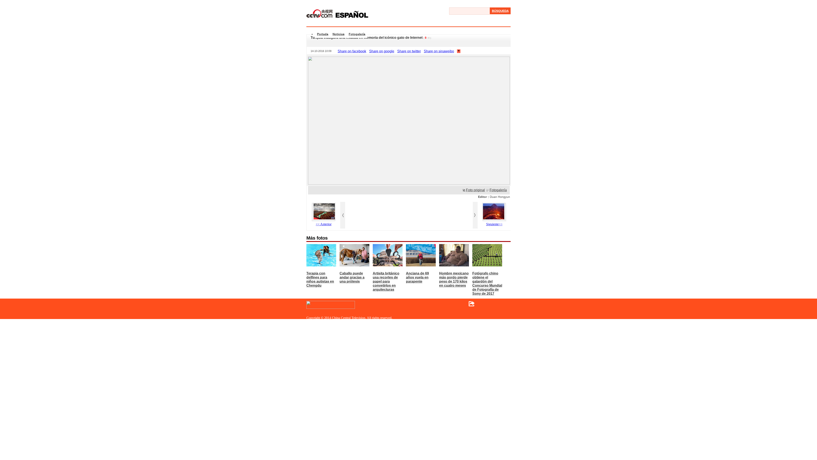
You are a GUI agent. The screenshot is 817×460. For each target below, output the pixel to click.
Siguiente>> (494, 224)
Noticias (338, 34)
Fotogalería (357, 34)
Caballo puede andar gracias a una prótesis (352, 277)
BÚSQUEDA (500, 11)
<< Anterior (323, 224)
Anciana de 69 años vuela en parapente (417, 277)
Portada (322, 34)
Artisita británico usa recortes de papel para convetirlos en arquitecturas (386, 281)
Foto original (475, 190)
